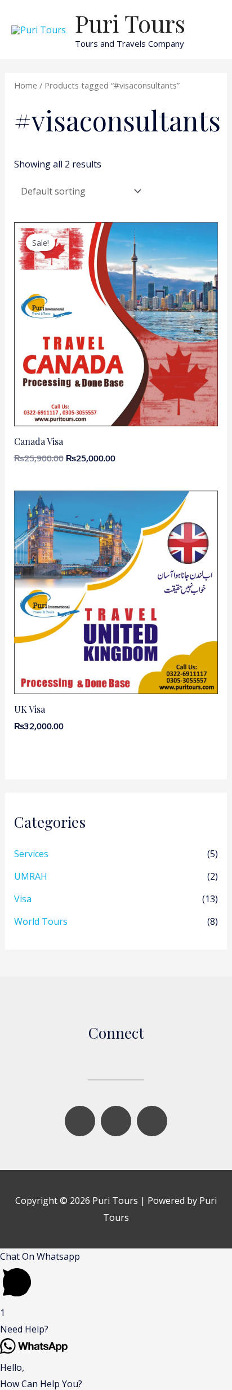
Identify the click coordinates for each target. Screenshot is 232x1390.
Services (31, 854)
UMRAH (30, 876)
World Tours (41, 921)
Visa (23, 899)
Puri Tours (130, 23)
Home (25, 85)
